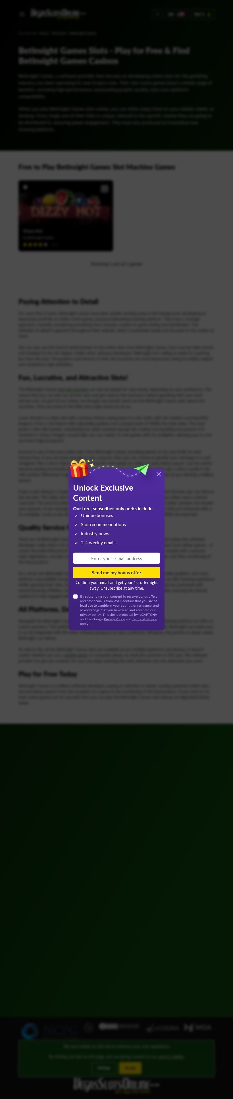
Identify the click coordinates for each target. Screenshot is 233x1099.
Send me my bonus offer (116, 572)
